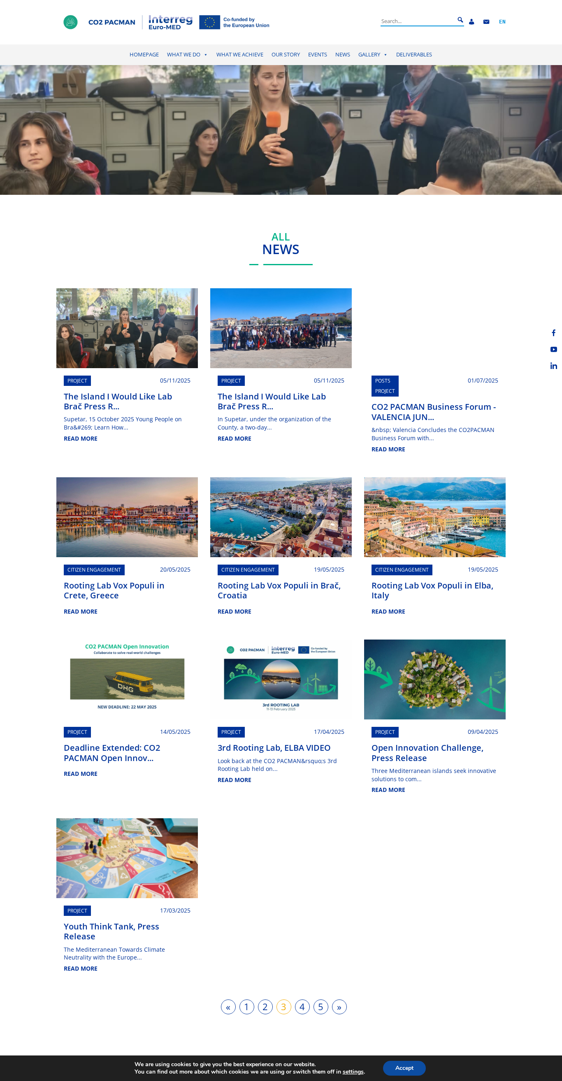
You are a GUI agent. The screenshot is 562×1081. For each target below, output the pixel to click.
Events (317, 54)
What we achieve (239, 54)
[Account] (471, 22)
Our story (286, 54)
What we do (183, 54)
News (342, 54)
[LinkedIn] (554, 365)
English (502, 22)
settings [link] (353, 1072)
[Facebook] (554, 333)
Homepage (144, 54)
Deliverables (414, 54)
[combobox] (418, 21)
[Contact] (486, 22)
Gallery (369, 54)
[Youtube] (554, 349)
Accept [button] (404, 1068)
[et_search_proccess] (460, 20)
